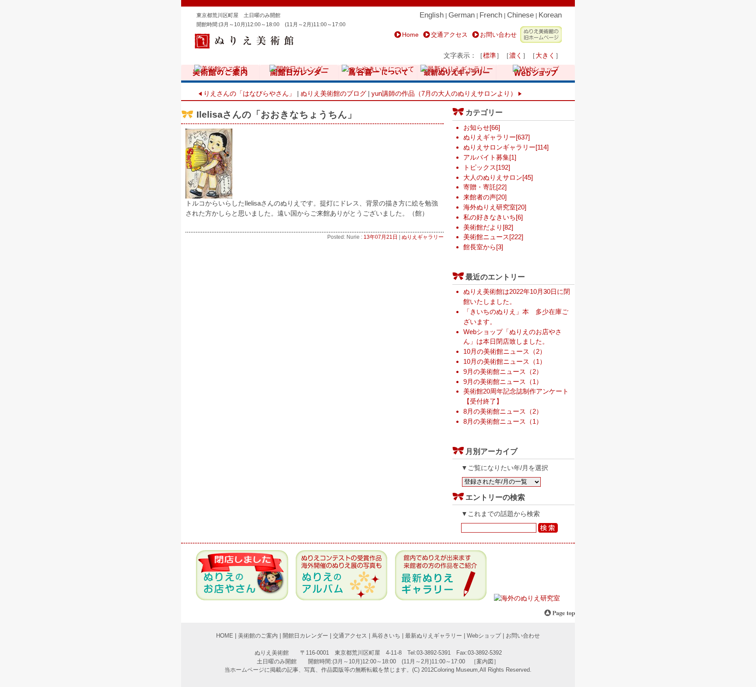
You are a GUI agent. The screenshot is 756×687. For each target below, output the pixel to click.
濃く (515, 55)
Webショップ (484, 635)
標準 (489, 55)
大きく (545, 55)
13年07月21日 (381, 237)
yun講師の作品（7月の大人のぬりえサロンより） (444, 93)
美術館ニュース (486, 237)
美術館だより (483, 227)
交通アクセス (449, 34)
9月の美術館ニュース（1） (502, 381)
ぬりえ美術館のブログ (333, 93)
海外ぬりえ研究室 (489, 207)
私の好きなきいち (489, 217)
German (461, 15)
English (432, 15)
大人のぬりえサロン (492, 177)
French (491, 15)
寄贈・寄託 (479, 187)
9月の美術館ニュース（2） (502, 371)
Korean (550, 15)
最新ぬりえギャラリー (433, 635)
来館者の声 (479, 197)
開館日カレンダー (305, 635)
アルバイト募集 (486, 157)
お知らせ (476, 127)
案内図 (485, 661)
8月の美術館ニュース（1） (502, 421)
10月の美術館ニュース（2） (504, 351)
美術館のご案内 (258, 635)
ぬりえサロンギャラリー (499, 147)
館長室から (479, 247)
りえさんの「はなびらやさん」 (248, 93)
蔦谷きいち (386, 635)
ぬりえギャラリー (423, 237)
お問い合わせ (498, 34)
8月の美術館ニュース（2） (502, 411)
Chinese (520, 15)
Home (410, 34)
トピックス (479, 167)
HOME (224, 635)
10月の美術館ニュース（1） (504, 361)
